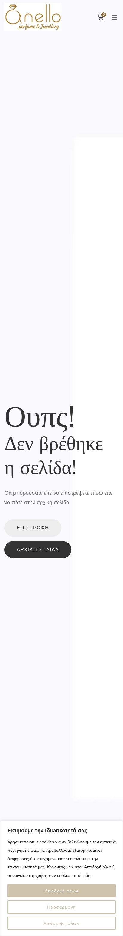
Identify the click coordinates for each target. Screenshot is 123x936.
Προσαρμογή (61, 907)
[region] (61, 878)
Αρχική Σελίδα (38, 549)
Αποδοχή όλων (62, 890)
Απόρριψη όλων (62, 923)
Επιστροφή (33, 527)
